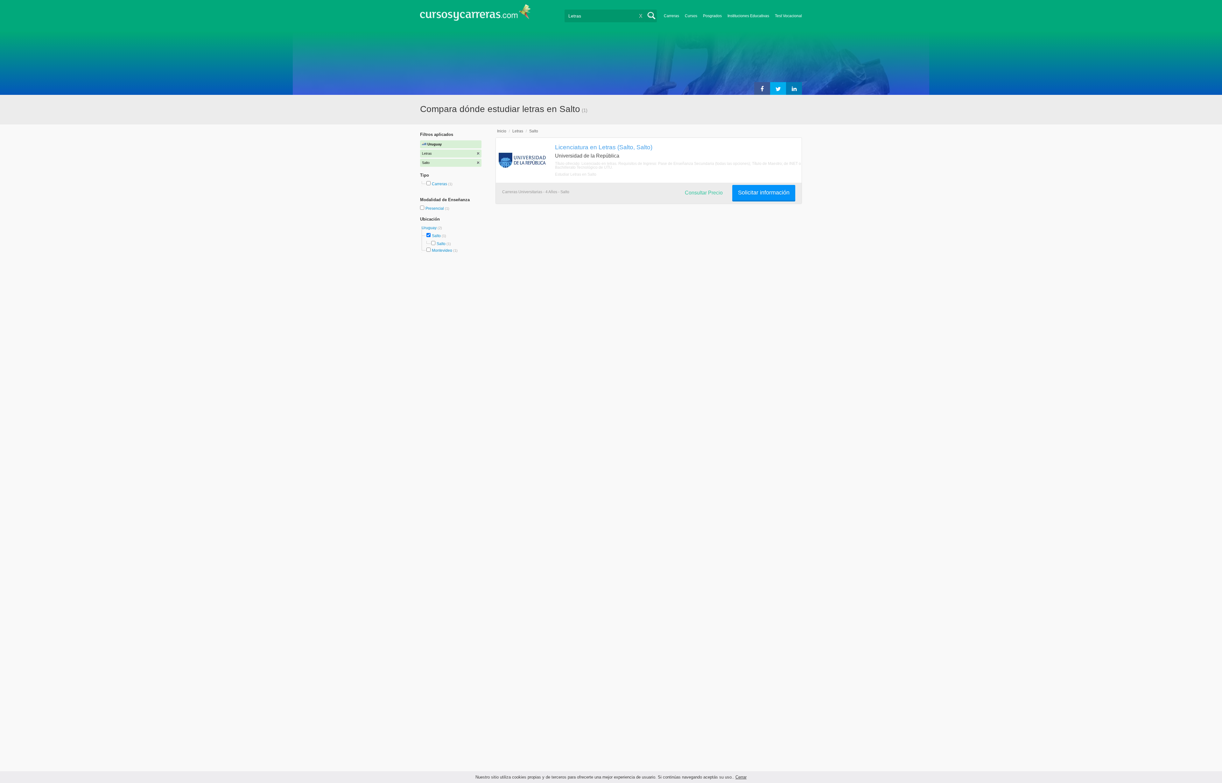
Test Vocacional (788, 16)
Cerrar (741, 777)
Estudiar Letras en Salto (575, 174)
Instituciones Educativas (748, 16)
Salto (436, 236)
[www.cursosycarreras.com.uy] (475, 14)
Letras (517, 131)
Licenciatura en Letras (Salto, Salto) (603, 147)
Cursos (691, 16)
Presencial (435, 208)
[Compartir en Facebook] (762, 88)
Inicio (501, 131)
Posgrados (712, 16)
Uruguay (430, 228)
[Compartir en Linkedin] (794, 88)
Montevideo (442, 250)
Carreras (671, 16)
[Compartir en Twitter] (778, 88)
